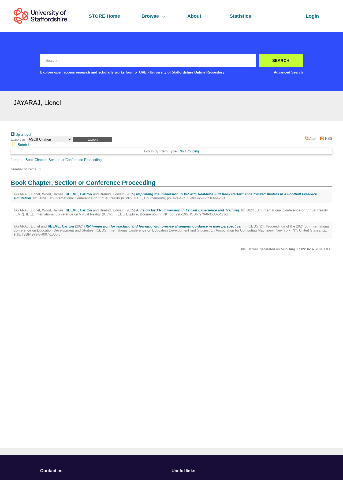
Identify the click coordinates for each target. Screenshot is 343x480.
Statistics (240, 16)
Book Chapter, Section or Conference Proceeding (63, 160)
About (194, 16)
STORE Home (104, 16)
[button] (92, 139)
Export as (18, 139)
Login (312, 16)
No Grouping (189, 151)
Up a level (22, 135)
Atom (312, 139)
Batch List (25, 145)
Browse (150, 16)
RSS (328, 139)
